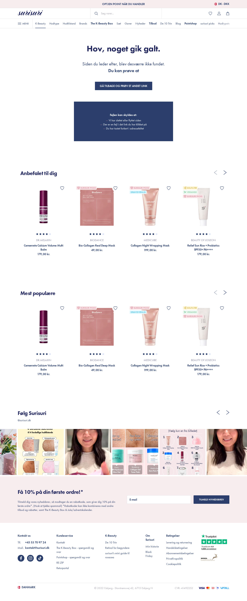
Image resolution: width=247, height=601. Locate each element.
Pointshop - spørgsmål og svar (73, 557)
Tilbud (153, 23)
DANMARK (28, 587)
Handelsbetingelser (177, 548)
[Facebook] (21, 558)
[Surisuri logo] (30, 13)
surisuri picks (207, 23)
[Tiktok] (39, 558)
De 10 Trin (166, 23)
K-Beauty (40, 23)
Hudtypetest (225, 23)
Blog (178, 23)
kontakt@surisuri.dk (37, 548)
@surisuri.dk (24, 420)
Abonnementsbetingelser (180, 553)
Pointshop (190, 23)
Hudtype (54, 23)
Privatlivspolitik (174, 558)
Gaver (128, 23)
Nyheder (140, 23)
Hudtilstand (69, 23)
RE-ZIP (60, 562)
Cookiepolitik (173, 564)
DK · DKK (223, 4)
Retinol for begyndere (117, 548)
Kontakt (60, 542)
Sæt (119, 23)
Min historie (152, 546)
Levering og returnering (179, 542)
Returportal (62, 568)
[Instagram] (30, 558)
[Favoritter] (62, 188)
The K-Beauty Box (102, 23)
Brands (83, 23)
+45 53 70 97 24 (35, 542)
